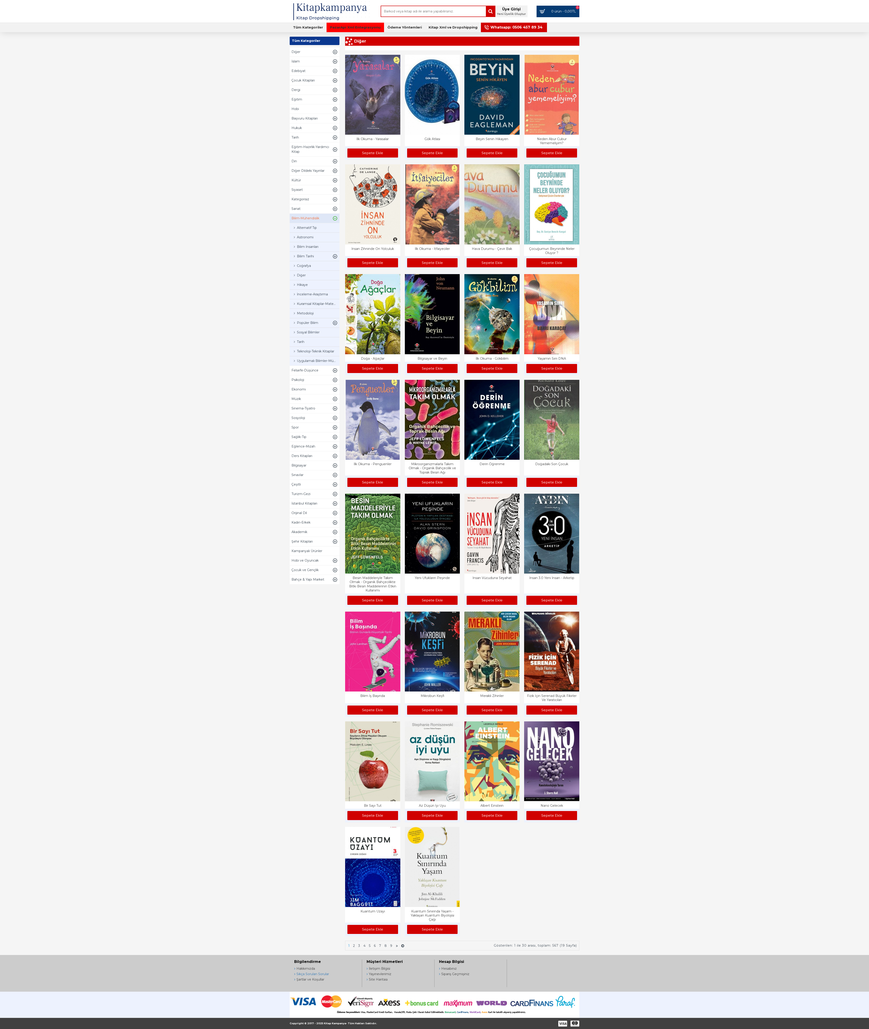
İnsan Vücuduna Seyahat (492, 578)
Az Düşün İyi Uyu (432, 806)
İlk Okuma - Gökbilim (492, 359)
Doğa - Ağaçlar (372, 359)
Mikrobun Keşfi (432, 696)
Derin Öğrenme (492, 464)
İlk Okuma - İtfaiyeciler (432, 249)
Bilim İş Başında (372, 696)
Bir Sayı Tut (373, 806)
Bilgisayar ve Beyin (432, 359)
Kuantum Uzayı (372, 911)
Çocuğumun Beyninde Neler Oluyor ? (552, 251)
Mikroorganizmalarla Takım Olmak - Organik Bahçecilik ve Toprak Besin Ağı (432, 468)
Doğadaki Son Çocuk (551, 464)
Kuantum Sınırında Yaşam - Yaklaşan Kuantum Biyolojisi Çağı (432, 915)
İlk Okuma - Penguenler (373, 464)
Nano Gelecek (552, 806)
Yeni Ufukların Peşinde (432, 578)
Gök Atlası (432, 139)
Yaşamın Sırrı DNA (552, 359)
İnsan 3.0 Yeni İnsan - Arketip (551, 578)
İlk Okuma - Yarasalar (372, 139)
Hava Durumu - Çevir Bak (492, 249)
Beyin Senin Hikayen (492, 139)
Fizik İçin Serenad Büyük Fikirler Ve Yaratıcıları (552, 698)
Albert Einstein (492, 806)
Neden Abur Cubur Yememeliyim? (552, 141)
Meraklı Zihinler (492, 696)
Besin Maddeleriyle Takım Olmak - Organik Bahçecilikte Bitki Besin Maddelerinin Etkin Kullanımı (372, 584)
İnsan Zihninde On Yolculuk (372, 249)
